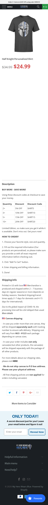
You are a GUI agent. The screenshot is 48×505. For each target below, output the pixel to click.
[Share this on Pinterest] (23, 392)
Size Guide (39, 73)
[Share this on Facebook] (16, 392)
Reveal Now (37, 432)
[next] (43, 33)
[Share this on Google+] (30, 392)
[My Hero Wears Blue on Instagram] (24, 479)
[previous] (5, 33)
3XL (38, 78)
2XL (31, 78)
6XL (19, 85)
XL (25, 78)
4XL (5, 85)
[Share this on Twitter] (10, 392)
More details (7, 313)
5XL (12, 85)
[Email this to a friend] (37, 392)
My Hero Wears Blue (21, 486)
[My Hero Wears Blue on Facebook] (19, 479)
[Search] (39, 6)
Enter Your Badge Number (14, 131)
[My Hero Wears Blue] (24, 6)
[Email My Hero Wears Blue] (29, 479)
